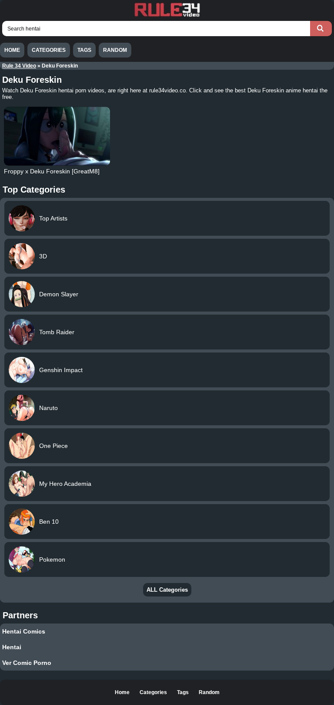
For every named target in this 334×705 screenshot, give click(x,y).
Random (115, 50)
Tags (84, 50)
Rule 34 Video (19, 66)
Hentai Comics (23, 631)
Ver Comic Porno (26, 662)
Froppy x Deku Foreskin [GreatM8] (52, 171)
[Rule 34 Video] (167, 16)
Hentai (11, 647)
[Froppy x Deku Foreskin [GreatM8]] (57, 136)
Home (12, 50)
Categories (49, 50)
